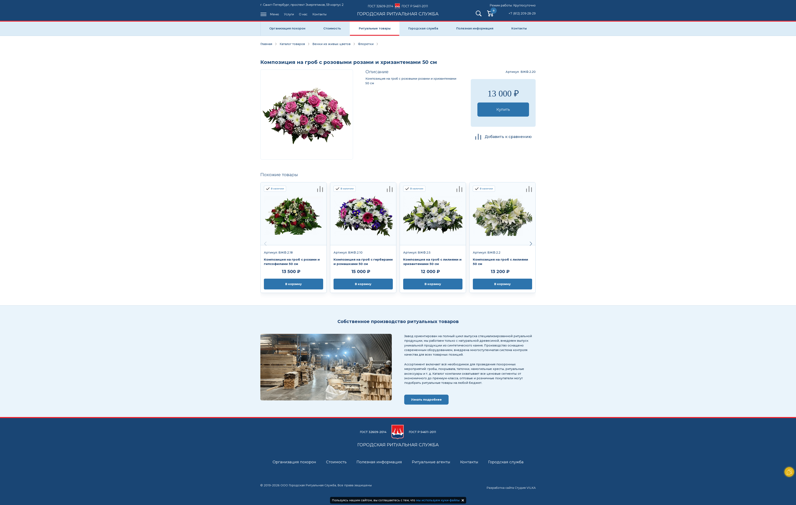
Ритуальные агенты (431, 462)
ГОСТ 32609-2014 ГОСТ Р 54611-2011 (398, 10)
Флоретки (366, 44)
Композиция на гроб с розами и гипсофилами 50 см (292, 261)
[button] (531, 243)
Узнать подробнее (426, 399)
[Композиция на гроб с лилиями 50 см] (502, 213)
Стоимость (332, 28)
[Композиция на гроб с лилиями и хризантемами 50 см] (433, 213)
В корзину (293, 284)
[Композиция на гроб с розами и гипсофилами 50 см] (293, 213)
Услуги (289, 14)
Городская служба (423, 28)
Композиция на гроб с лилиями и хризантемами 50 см (432, 261)
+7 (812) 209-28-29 (522, 13)
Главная (266, 44)
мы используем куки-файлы (438, 500)
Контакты (319, 14)
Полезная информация (474, 28)
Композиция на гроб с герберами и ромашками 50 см (363, 261)
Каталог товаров (292, 44)
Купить (503, 109)
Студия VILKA (525, 488)
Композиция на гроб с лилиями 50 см (500, 261)
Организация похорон (287, 28)
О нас (303, 14)
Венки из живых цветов (331, 44)
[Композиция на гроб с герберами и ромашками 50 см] (363, 213)
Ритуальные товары (375, 28)
